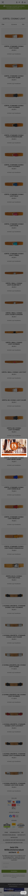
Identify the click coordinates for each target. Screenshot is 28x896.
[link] (14, 446)
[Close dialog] (26, 439)
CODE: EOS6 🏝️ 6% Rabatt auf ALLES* (14, 454)
